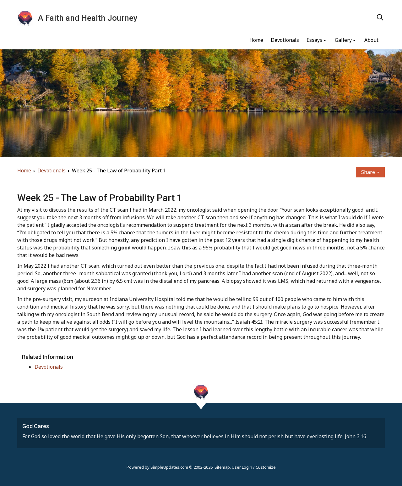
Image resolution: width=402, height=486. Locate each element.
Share (368, 172)
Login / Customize (259, 467)
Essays (314, 39)
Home (256, 39)
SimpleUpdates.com (169, 467)
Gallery (343, 39)
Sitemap (222, 467)
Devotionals (285, 39)
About (371, 39)
